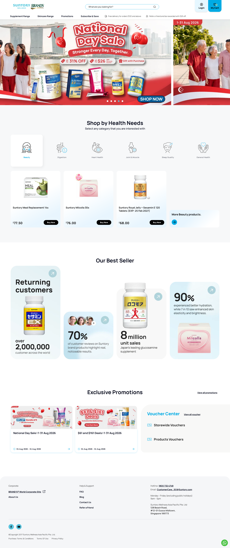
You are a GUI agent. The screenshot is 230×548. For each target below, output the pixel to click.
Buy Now (51, 222)
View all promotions (207, 393)
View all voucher (192, 414)
